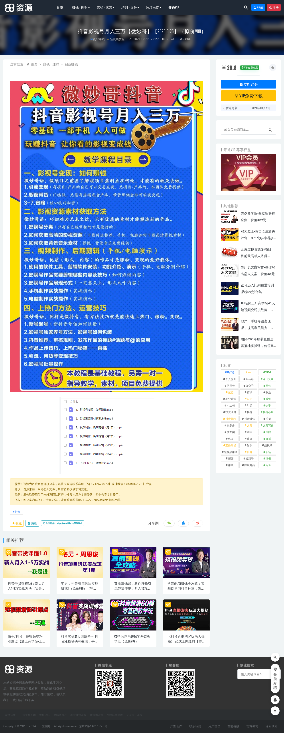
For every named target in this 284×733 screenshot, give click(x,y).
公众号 (250, 385)
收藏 (18, 523)
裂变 (230, 458)
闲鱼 (268, 465)
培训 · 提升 (129, 8)
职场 (268, 451)
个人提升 (230, 378)
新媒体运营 (96, 714)
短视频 (268, 445)
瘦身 (249, 438)
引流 (249, 405)
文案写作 (268, 425)
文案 (249, 425)
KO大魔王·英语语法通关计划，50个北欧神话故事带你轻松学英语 (258, 237)
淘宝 (249, 431)
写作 (268, 385)
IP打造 (231, 372)
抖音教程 (230, 418)
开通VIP (173, 8)
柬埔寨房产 (60, 714)
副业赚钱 (99, 39)
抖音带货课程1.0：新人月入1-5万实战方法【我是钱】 (26, 588)
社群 (249, 451)
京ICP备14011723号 (93, 726)
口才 (249, 398)
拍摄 (268, 418)
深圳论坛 (44, 714)
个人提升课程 (134, 714)
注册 (275, 7)
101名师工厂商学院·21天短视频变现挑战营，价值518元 (258, 309)
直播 (268, 438)
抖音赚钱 (249, 418)
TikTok (268, 372)
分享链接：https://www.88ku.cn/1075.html (63, 523)
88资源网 (44, 726)
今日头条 (268, 378)
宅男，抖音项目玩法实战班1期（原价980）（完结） (79, 588)
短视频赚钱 (230, 451)
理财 (268, 431)
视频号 (250, 458)
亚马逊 (250, 378)
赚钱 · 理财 (80, 8)
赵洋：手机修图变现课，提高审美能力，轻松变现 (257, 327)
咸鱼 (268, 398)
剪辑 (249, 392)
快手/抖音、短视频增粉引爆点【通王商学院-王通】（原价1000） (25, 641)
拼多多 (231, 425)
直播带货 (230, 445)
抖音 (17, 511)
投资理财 (230, 412)
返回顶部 (271, 726)
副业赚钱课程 (78, 714)
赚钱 (230, 465)
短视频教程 (117, 39)
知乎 (249, 445)
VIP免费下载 (251, 95)
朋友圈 (231, 431)
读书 (268, 458)
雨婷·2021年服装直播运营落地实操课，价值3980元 (258, 345)
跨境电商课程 (115, 714)
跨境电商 (152, 8)
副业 (268, 392)
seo (249, 372)
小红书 (231, 405)
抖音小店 (268, 412)
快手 (268, 405)
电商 (230, 438)
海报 (34, 523)
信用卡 (231, 385)
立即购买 (250, 84)
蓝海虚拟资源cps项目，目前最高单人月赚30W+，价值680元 (258, 255)
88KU (187, 39)
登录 (259, 7)
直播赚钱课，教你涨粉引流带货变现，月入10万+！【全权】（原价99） (132, 588)
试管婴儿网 (29, 714)
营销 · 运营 (104, 8)
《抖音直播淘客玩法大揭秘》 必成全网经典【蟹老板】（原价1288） (186, 641)
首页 (60, 8)
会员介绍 (275, 680)
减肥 (230, 392)
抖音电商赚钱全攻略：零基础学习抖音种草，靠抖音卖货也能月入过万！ (186, 588)
